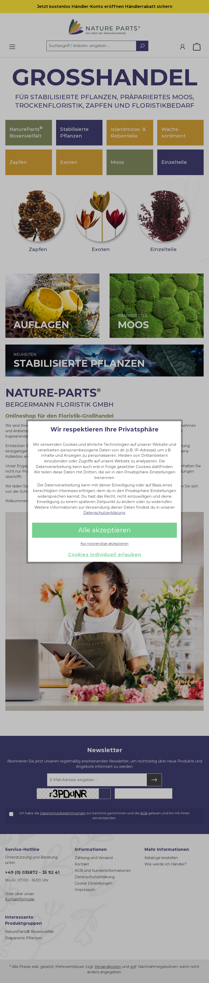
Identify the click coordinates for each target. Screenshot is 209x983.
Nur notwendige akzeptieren (104, 543)
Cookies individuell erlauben (104, 554)
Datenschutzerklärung (104, 512)
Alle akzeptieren (104, 530)
